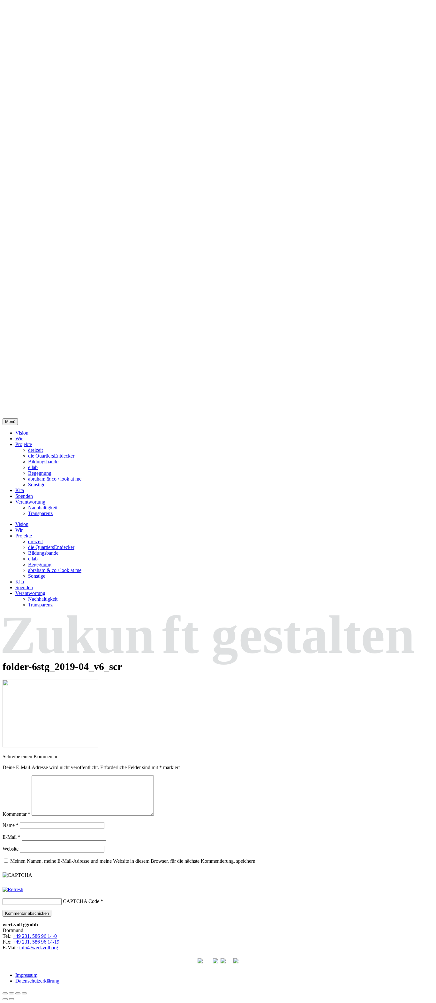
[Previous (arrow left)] (5, 999)
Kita (19, 490)
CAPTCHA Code (81, 901)
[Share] (11, 993)
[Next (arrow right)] (11, 999)
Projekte (23, 444)
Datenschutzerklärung (37, 981)
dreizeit (35, 450)
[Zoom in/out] (24, 993)
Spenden (24, 496)
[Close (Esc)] (5, 993)
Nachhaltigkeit (42, 507)
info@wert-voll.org (38, 947)
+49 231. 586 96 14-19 (36, 942)
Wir (19, 438)
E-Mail (11, 837)
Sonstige (36, 484)
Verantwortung (30, 502)
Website (11, 849)
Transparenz (40, 513)
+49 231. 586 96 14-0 (35, 936)
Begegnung (39, 473)
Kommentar (16, 814)
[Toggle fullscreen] (17, 993)
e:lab (33, 467)
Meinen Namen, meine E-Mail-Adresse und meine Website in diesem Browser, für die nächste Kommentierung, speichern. (133, 861)
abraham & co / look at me (54, 479)
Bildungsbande (43, 461)
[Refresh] (13, 889)
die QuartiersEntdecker (51, 456)
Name (11, 825)
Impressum (26, 975)
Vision (21, 433)
